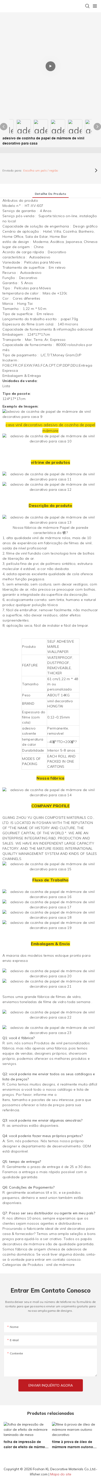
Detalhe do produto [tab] (50, 194)
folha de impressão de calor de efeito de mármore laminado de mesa (26, 1445)
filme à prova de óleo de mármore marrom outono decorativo (72, 1445)
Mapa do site (60, 1474)
